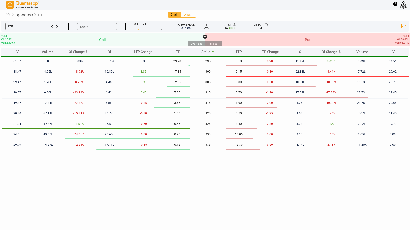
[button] (25, 26)
